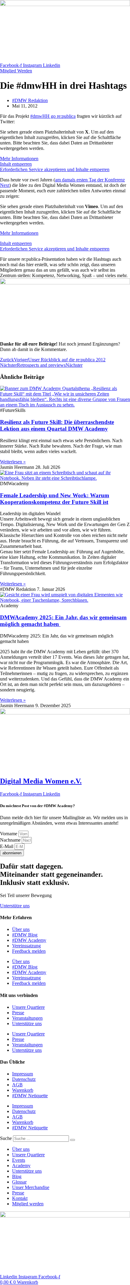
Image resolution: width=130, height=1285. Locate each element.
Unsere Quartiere (28, 1007)
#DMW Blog (24, 934)
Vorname (9, 833)
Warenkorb (22, 1090)
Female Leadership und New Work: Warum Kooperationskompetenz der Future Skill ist (54, 498)
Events (18, 1160)
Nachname (11, 840)
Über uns (21, 929)
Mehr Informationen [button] (19, 158)
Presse (18, 1012)
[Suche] (72, 1140)
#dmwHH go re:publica (53, 116)
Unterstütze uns (27, 1023)
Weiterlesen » (13, 461)
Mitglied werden (28, 1203)
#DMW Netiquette (30, 1095)
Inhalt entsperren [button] (16, 164)
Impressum (22, 1073)
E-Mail (7, 846)
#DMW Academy (29, 940)
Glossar (19, 1181)
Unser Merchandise (30, 1187)
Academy (21, 1165)
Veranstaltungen (27, 1018)
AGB (17, 1084)
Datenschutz (24, 1079)
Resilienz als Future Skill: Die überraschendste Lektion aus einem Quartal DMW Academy (57, 425)
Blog (16, 1176)
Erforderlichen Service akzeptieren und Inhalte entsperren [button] (54, 169)
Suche (6, 1138)
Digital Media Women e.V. (41, 781)
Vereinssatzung (26, 945)
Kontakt (20, 1198)
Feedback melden (29, 951)
